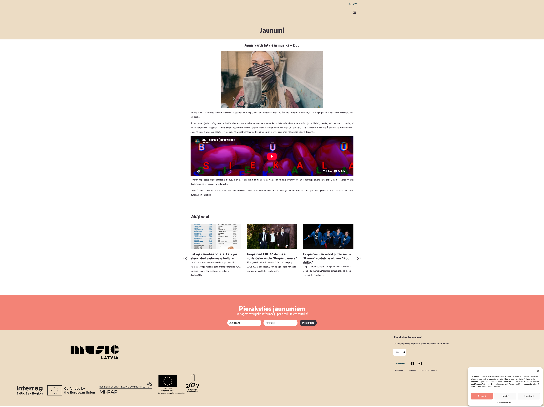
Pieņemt (482, 396)
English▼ (353, 4)
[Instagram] (420, 363)
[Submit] (404, 352)
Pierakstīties (308, 322)
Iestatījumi (529, 396)
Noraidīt (505, 396)
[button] (538, 371)
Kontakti (412, 370)
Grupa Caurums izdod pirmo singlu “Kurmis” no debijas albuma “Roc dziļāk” (327, 258)
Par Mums (399, 370)
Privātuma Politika (504, 402)
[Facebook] (412, 363)
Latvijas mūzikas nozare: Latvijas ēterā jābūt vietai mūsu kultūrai (214, 256)
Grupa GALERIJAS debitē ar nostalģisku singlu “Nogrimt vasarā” (272, 256)
